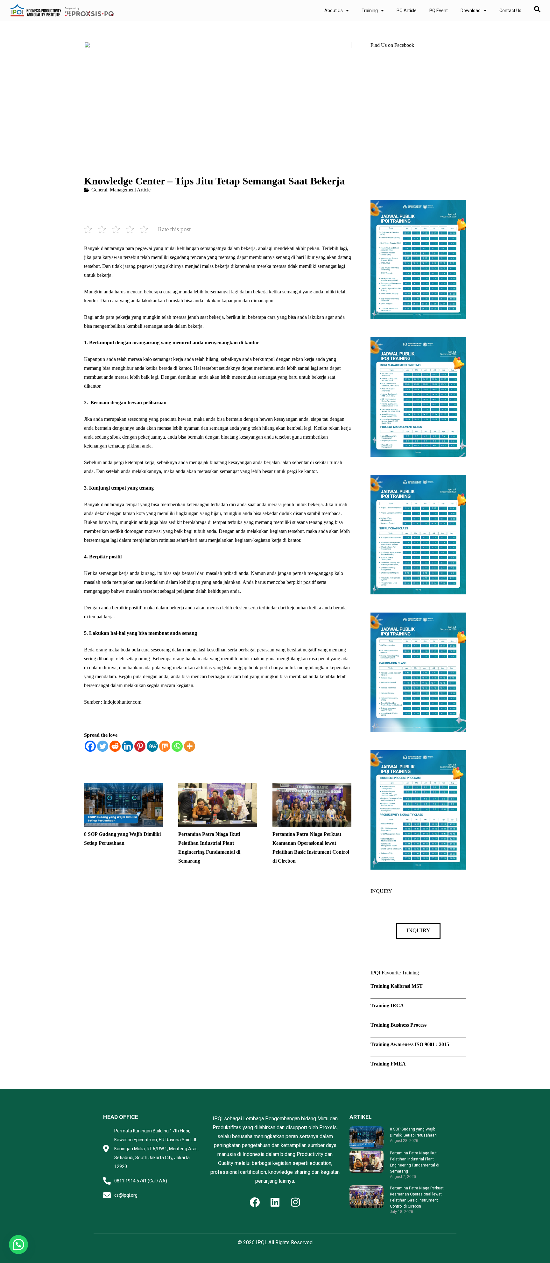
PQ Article (407, 10)
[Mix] (164, 746)
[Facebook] (90, 746)
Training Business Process (398, 1025)
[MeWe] (152, 746)
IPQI (261, 1242)
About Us (333, 10)
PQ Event (438, 10)
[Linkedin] (127, 746)
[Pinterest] (139, 746)
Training (370, 10)
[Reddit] (115, 746)
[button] (18, 1244)
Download (471, 10)
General (99, 189)
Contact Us (510, 10)
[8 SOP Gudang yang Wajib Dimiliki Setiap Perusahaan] (123, 787)
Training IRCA (387, 1005)
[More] (189, 746)
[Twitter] (102, 746)
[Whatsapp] (177, 746)
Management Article (130, 189)
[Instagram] (295, 1202)
